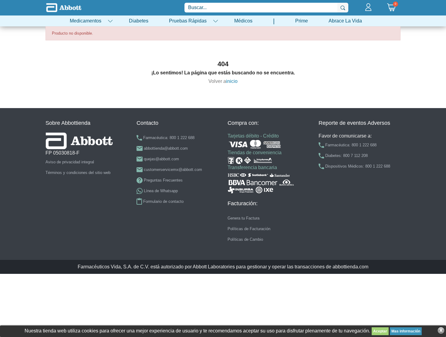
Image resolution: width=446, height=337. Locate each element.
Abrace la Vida (345, 20)
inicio (232, 81)
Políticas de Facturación (249, 228)
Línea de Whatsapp (161, 191)
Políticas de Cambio (245, 239)
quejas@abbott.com (161, 159)
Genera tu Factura (243, 218)
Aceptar (380, 331)
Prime (301, 20)
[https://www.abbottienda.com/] (64, 7)
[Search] (342, 7)
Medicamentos (85, 20)
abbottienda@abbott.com (166, 148)
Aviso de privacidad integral (70, 162)
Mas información (405, 331)
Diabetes (138, 20)
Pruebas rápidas (188, 20)
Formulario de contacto (163, 201)
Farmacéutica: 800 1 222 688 (168, 137)
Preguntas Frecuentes (163, 180)
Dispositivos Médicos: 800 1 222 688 (357, 166)
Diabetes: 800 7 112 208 (346, 155)
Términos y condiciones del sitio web (78, 172)
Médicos (243, 20)
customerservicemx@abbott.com (173, 169)
